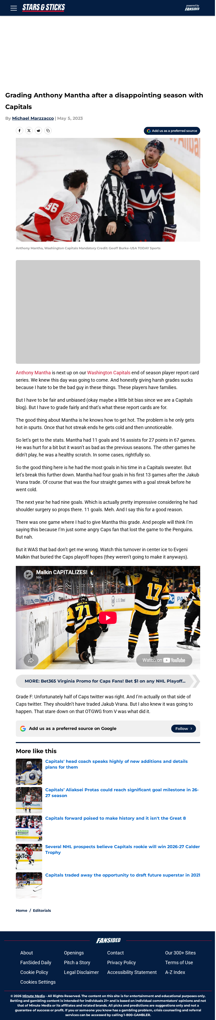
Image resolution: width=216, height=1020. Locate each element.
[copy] (48, 130)
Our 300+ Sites (180, 953)
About (26, 953)
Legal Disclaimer (81, 972)
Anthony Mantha (33, 372)
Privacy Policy (121, 962)
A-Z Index (175, 972)
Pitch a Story (77, 962)
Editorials (42, 910)
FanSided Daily (35, 962)
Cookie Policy (34, 972)
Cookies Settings (38, 982)
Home (21, 910)
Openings (74, 953)
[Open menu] (14, 8)
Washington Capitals (108, 372)
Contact (115, 953)
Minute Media (33, 996)
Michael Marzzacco (33, 118)
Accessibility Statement (132, 972)
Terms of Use (179, 962)
